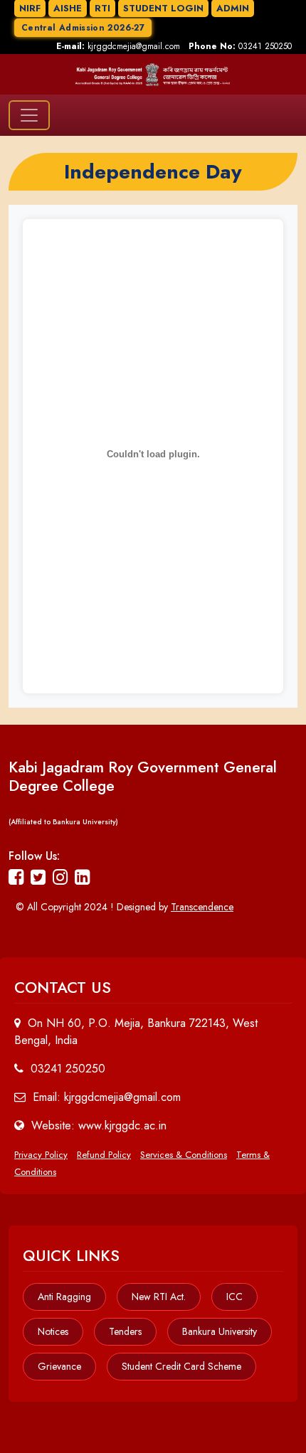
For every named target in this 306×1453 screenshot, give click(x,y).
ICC (234, 1296)
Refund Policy (104, 1154)
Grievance (59, 1366)
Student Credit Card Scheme (181, 1366)
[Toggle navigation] (29, 115)
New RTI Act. (159, 1296)
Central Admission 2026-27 (82, 27)
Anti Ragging (64, 1296)
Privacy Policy (41, 1154)
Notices (53, 1331)
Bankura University (219, 1331)
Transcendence (202, 907)
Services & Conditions (183, 1154)
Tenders (125, 1331)
